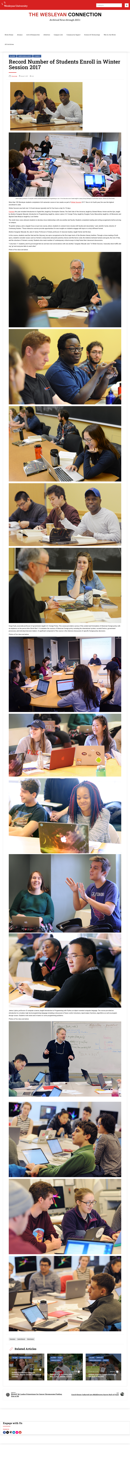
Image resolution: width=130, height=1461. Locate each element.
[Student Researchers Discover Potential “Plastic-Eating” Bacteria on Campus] (26, 1366)
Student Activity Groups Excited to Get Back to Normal (102, 1375)
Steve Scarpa (112, 1371)
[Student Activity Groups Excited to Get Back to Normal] (103, 1366)
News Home (9, 35)
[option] (65, 106)
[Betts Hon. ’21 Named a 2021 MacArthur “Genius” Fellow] (65, 1366)
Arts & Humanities (33, 35)
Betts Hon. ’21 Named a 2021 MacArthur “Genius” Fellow (61, 1375)
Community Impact (73, 35)
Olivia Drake (14, 76)
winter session (30, 1339)
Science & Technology (92, 35)
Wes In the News (110, 35)
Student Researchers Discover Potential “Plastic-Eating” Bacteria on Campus (26, 1374)
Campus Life (58, 35)
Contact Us (6, 1429)
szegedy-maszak (21, 1339)
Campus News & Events (24, 56)
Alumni (20, 35)
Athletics (46, 35)
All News (12, 56)
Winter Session (76, 202)
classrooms (12, 1339)
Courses (11, 212)
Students (37, 56)
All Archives (9, 44)
